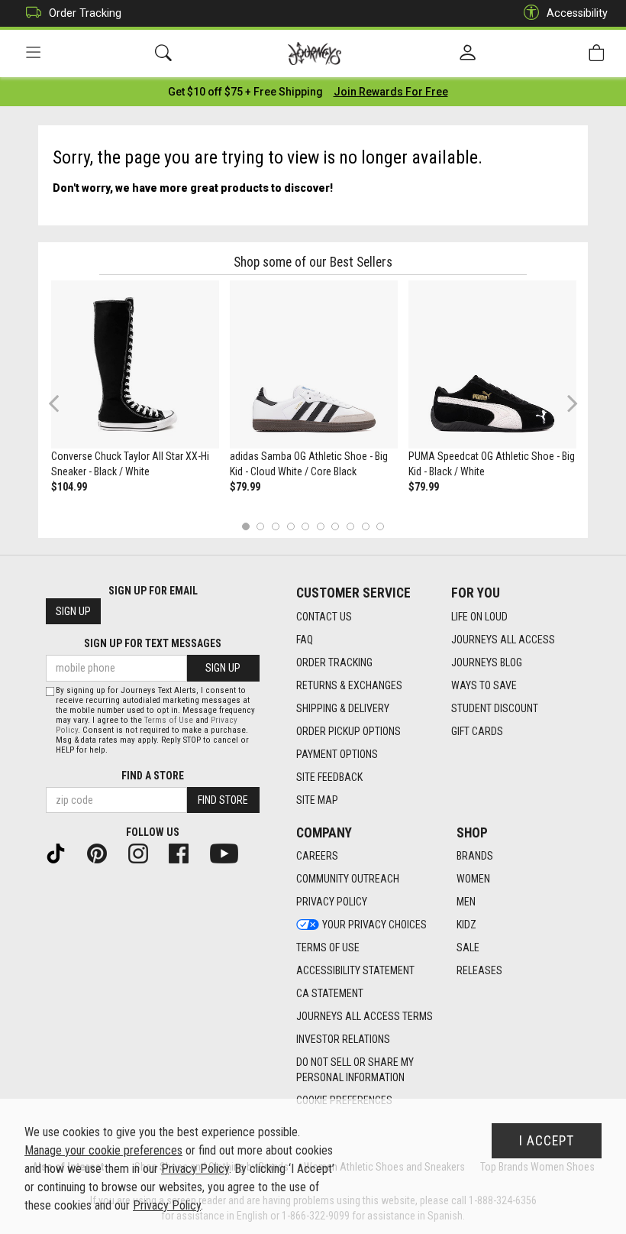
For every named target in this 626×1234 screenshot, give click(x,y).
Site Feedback (329, 777)
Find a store (152, 775)
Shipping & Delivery (342, 708)
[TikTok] (62, 853)
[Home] (315, 53)
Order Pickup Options (348, 731)
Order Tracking (85, 13)
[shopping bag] (596, 53)
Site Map (317, 800)
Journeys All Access (503, 639)
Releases (479, 970)
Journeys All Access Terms (364, 1016)
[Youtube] (230, 853)
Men (466, 902)
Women (473, 879)
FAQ (304, 639)
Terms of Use (328, 947)
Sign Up (73, 611)
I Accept (546, 1140)
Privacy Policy (331, 902)
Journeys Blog (486, 662)
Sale (468, 947)
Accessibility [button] (577, 13)
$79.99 (245, 487)
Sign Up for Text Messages (152, 643)
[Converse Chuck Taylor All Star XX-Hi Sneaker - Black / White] (135, 364)
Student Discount (494, 708)
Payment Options (337, 754)
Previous (64, 409)
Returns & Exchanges (349, 685)
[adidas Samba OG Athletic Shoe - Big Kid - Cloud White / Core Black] (314, 364)
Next (568, 403)
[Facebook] (185, 853)
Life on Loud (479, 617)
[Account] (467, 53)
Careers (317, 856)
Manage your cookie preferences (103, 1150)
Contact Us (324, 617)
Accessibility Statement (355, 970)
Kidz (466, 924)
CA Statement (329, 993)
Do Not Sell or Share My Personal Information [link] (355, 1069)
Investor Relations (343, 1039)
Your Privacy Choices (374, 924)
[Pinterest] (103, 853)
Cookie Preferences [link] (344, 1100)
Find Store (223, 800)
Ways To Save (484, 685)
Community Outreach (347, 879)
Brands (475, 856)
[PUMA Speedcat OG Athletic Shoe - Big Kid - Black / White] (492, 364)
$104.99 (69, 487)
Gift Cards (477, 731)
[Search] (163, 53)
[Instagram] (144, 853)
